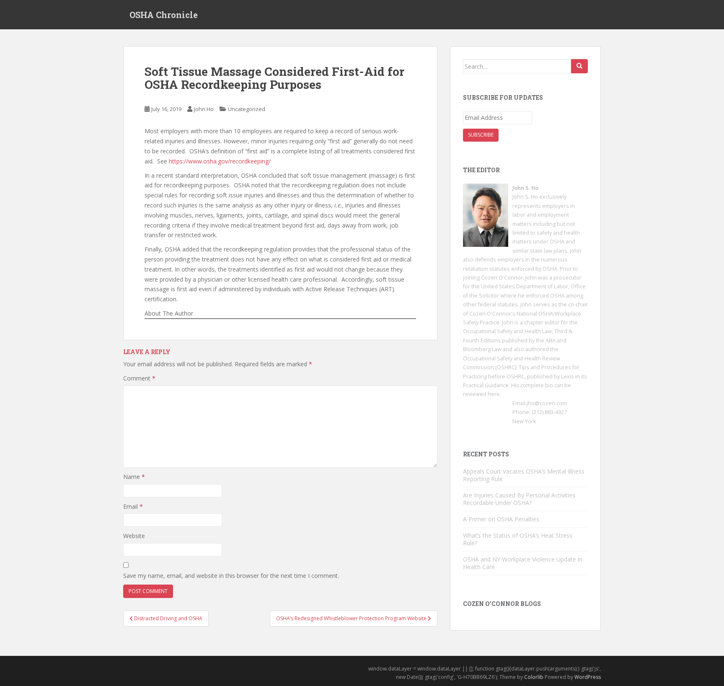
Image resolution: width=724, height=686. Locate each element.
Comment (139, 378)
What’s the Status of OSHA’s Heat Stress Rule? (517, 539)
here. (494, 394)
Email (133, 506)
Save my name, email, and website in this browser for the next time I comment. (231, 576)
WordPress (587, 677)
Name (134, 477)
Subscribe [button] (481, 134)
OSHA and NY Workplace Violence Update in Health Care (522, 563)
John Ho (204, 109)
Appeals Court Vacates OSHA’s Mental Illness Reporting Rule (523, 475)
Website (134, 536)
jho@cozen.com (547, 403)
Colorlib (533, 677)
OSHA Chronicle (163, 14)
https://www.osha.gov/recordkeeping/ (220, 161)
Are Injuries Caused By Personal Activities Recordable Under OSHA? (519, 499)
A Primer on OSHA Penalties (501, 519)
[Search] (579, 66)
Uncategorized (246, 109)
